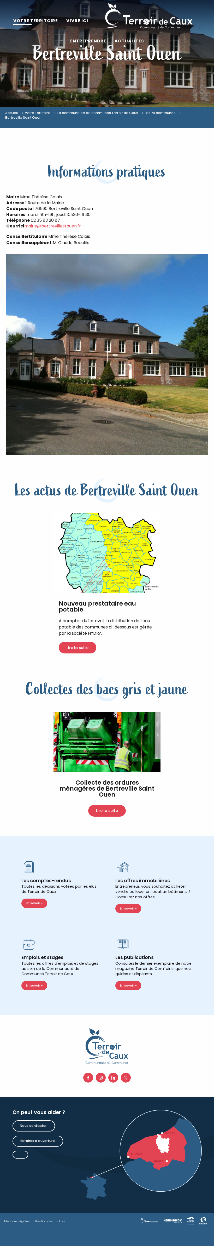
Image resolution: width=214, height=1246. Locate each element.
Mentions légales (17, 1221)
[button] (35, 21)
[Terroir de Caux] (148, 16)
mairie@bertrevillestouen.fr (52, 226)
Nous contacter (33, 1125)
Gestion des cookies (50, 1221)
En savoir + (34, 903)
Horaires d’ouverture (37, 1141)
